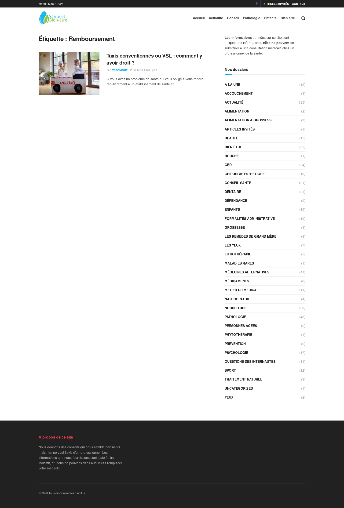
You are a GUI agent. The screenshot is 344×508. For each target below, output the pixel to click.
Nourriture (235, 307)
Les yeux (233, 245)
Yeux (229, 397)
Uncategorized (239, 388)
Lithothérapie (238, 254)
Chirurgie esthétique (245, 173)
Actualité (216, 17)
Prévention (235, 343)
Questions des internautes (250, 361)
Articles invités (276, 4)
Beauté (231, 138)
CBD (228, 164)
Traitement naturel (243, 379)
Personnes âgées (241, 325)
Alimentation (237, 111)
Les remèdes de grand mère (250, 236)
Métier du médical (242, 289)
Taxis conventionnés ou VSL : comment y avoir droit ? (154, 59)
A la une (232, 84)
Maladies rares (239, 263)
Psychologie (236, 352)
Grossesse (235, 227)
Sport (230, 370)
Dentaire (233, 191)
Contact (298, 4)
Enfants (270, 17)
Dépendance (236, 200)
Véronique (120, 70)
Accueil (199, 17)
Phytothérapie (238, 334)
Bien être (288, 17)
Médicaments (237, 281)
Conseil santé (238, 182)
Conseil (233, 17)
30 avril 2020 (141, 70)
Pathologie (251, 17)
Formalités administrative (250, 218)
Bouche (232, 155)
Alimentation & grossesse (249, 120)
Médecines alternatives (247, 272)
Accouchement (239, 93)
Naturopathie (237, 299)
